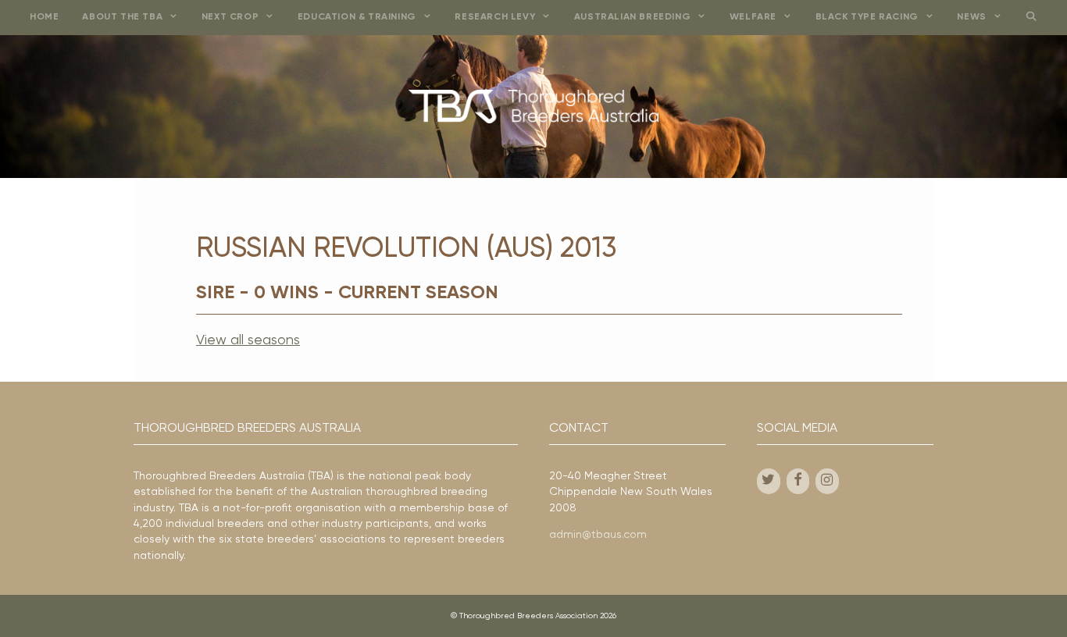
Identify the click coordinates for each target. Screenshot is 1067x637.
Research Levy (495, 17)
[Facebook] (798, 481)
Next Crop (230, 17)
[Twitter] (768, 481)
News (971, 17)
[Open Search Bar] (1030, 17)
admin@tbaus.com (598, 534)
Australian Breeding (632, 17)
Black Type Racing (867, 17)
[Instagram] (827, 481)
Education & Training (357, 17)
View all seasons (248, 340)
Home (44, 17)
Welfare (753, 17)
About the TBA (122, 17)
